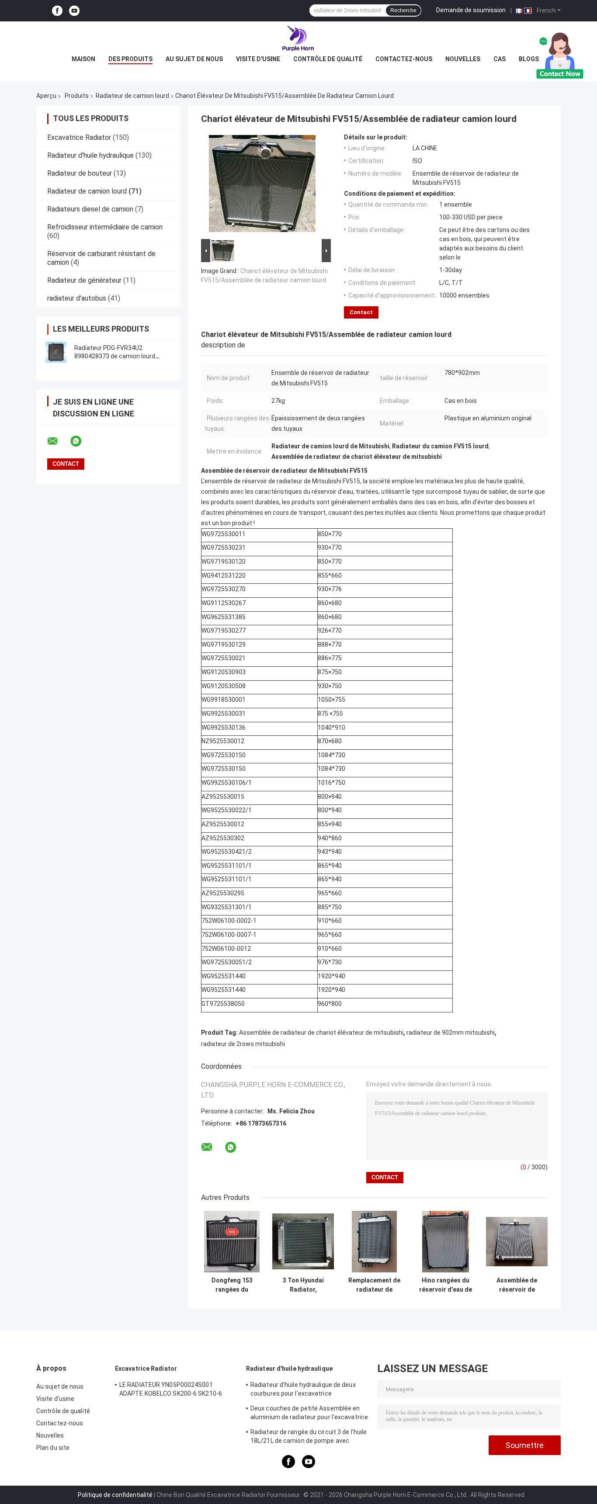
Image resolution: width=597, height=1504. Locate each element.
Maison (83, 58)
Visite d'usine (258, 58)
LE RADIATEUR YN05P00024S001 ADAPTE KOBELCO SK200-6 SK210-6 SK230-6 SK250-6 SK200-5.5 (170, 1390)
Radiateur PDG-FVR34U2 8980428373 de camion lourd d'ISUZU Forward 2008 (114, 356)
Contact (361, 312)
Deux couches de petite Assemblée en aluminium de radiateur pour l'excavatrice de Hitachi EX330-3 (309, 1414)
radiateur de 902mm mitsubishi (450, 1032)
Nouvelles (462, 58)
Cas (499, 58)
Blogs (529, 58)
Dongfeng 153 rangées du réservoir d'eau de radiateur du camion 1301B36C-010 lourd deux (231, 1285)
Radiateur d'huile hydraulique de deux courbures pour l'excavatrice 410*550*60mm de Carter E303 (303, 1390)
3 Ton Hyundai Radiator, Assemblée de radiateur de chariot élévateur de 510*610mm (303, 1285)
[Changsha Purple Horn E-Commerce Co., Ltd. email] (58, 441)
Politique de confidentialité (115, 1494)
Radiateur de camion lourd (132, 95)
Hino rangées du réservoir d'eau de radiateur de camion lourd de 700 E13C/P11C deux (445, 1285)
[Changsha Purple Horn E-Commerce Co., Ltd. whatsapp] (81, 441)
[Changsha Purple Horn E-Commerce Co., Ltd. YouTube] (74, 10)
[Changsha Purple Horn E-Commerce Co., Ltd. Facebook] (57, 10)
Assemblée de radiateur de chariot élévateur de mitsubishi (321, 1032)
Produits (77, 95)
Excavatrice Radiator (79, 137)
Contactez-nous (403, 58)
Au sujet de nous (194, 58)
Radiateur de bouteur (79, 173)
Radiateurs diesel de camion (90, 209)
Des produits (130, 58)
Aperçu (46, 95)
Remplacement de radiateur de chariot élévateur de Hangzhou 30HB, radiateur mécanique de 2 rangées (374, 1285)
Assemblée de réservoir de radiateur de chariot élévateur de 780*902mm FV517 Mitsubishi (517, 1285)
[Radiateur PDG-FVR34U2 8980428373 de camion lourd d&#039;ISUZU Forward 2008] (56, 352)
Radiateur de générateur (84, 280)
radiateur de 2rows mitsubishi (243, 1043)
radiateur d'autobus (76, 298)
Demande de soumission (471, 10)
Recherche (403, 10)
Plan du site (52, 1447)
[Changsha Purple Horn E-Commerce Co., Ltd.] (298, 39)
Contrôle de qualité (327, 58)
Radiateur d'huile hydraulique (90, 155)
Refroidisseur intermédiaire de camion (105, 227)
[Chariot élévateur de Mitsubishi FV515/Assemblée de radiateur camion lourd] (262, 185)
